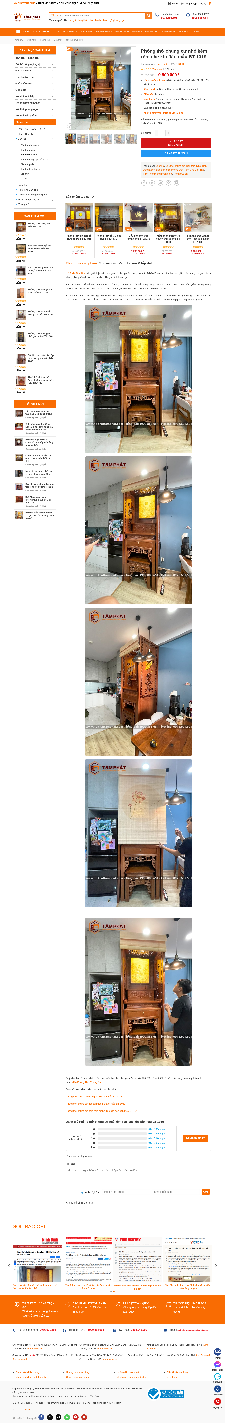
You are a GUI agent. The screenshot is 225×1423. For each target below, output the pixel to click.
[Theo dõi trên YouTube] (84, 1405)
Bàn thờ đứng (27, 150)
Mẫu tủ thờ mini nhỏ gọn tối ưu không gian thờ (39, 472)
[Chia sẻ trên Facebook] (144, 183)
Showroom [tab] (107, 263)
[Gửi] (148, 15)
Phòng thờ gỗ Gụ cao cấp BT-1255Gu (108, 237)
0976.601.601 (25, 1397)
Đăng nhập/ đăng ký (195, 3)
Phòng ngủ (122, 31)
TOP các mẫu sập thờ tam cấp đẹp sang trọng (38, 412)
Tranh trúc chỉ (180, 173)
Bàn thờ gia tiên (28, 154)
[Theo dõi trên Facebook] (41, 1405)
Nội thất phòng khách (27, 102)
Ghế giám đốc (23, 70)
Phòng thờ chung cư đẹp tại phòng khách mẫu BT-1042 (95, 1103)
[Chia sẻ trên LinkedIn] (176, 183)
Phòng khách (104, 31)
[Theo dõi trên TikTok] (50, 1405)
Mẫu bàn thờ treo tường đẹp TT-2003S (138, 237)
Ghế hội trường (24, 77)
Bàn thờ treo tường (30, 169)
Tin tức (175, 3)
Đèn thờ (22, 185)
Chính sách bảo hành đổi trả (131, 1364)
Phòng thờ (152, 31)
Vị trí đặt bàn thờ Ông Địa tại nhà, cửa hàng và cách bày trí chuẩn (39, 427)
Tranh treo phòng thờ (29, 199)
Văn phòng (168, 31)
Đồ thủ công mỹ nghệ (27, 64)
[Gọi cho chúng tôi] (67, 1405)
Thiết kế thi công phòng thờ (32, 194)
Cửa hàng (31, 40)
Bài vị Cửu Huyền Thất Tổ (31, 129)
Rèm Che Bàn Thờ (28, 189)
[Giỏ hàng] (209, 3)
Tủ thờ (23, 178)
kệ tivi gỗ (107, 20)
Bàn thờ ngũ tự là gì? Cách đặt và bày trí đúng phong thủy (39, 442)
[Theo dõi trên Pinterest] (75, 1405)
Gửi (205, 1191)
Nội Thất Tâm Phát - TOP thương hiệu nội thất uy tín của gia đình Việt (86, 1275)
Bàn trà (183, 31)
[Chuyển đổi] (52, 57)
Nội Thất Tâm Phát (76, 273)
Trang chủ (18, 40)
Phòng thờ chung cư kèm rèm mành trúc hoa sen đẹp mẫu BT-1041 (102, 1110)
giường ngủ (118, 20)
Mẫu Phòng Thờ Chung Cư (86, 1082)
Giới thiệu (69, 31)
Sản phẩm (87, 31)
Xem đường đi (34, 1336)
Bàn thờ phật (27, 164)
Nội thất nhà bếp (24, 96)
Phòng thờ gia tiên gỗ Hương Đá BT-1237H (78, 237)
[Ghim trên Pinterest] (168, 183)
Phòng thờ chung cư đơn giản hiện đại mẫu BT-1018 (94, 1096)
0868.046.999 (139, 1317)
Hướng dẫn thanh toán (128, 1360)
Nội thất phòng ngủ (26, 109)
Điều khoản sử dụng (177, 1360)
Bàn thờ (58, 40)
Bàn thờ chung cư (74, 40)
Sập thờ (24, 173)
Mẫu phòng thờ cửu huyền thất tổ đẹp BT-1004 (168, 238)
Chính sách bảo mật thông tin (31, 1364)
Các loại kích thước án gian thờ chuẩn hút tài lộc (38, 458)
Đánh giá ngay (195, 1138)
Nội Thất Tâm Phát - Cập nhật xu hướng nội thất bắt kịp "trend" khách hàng (188, 1275)
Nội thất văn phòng (26, 115)
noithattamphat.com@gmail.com (192, 1318)
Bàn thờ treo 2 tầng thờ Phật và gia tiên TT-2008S (198, 238)
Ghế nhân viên (23, 83)
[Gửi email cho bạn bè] (160, 183)
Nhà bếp (137, 31)
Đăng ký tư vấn (176, 153)
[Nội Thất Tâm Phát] (27, 17)
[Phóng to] (70, 126)
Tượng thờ (24, 204)
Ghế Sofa (20, 89)
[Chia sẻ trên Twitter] (152, 183)
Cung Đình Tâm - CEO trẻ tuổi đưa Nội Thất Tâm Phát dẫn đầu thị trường (37, 1275)
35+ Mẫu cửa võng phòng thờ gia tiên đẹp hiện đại (38, 500)
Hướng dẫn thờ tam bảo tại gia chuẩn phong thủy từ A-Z (39, 515)
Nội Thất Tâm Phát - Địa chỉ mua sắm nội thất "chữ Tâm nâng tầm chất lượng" (138, 1275)
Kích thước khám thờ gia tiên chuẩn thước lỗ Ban (39, 485)
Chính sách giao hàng (77, 1364)
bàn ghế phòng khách (79, 20)
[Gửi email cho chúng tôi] (58, 1405)
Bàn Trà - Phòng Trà (26, 57)
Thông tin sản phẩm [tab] (81, 263)
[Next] (130, 88)
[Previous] (71, 88)
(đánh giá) (157, 69)
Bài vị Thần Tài (26, 134)
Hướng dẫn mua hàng (77, 1360)
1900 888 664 (96, 1317)
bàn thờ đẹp (96, 20)
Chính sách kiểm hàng (27, 1360)
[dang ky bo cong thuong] (165, 1381)
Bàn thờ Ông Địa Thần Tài (34, 159)
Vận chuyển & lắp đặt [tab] (135, 263)
